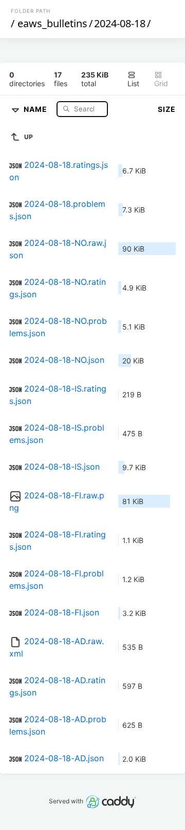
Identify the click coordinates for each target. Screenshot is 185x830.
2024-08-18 (119, 23)
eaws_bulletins (52, 23)
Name (36, 108)
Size (167, 109)
